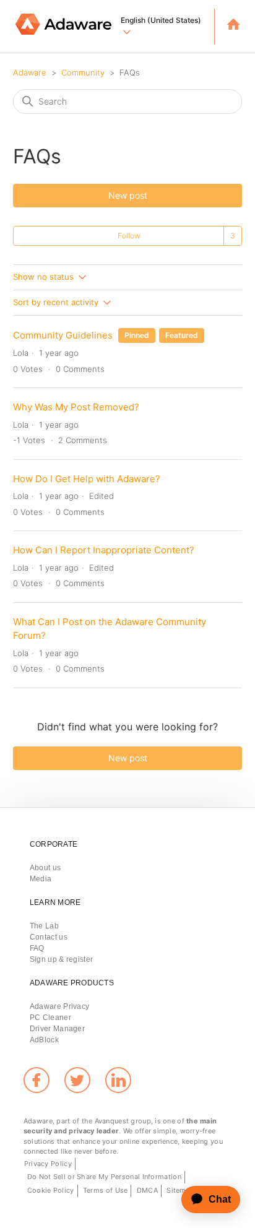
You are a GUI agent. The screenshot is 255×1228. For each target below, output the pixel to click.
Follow (129, 235)
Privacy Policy (48, 1163)
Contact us (48, 937)
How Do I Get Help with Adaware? (86, 479)
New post (127, 195)
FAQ (37, 948)
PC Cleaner (50, 1017)
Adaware (29, 72)
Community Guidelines (63, 335)
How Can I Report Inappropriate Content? (103, 550)
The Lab (44, 926)
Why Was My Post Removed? (76, 407)
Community (83, 72)
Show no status (44, 277)
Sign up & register (61, 959)
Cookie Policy (50, 1190)
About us (45, 867)
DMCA (147, 1190)
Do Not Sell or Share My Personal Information (104, 1176)
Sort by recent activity (57, 302)
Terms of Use (105, 1190)
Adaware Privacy (60, 1006)
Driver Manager (57, 1028)
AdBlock (44, 1040)
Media (41, 879)
